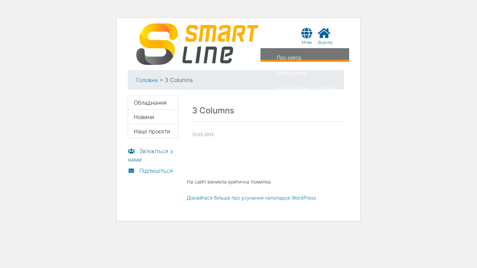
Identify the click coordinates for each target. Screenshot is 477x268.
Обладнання (291, 73)
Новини (327, 88)
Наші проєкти (292, 88)
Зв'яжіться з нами (150, 155)
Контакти (287, 103)
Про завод (289, 57)
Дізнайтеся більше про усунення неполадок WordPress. (252, 198)
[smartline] (197, 43)
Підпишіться (155, 170)
